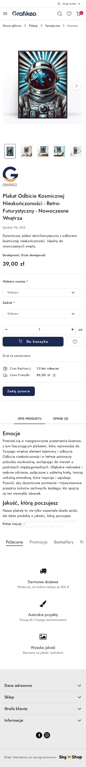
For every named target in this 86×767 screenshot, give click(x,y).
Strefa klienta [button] (15, 709)
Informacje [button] (13, 720)
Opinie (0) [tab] (60, 418)
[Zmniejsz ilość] (6, 329)
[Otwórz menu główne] (5, 13)
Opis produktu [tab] (29, 418)
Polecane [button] (14, 542)
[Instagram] (47, 735)
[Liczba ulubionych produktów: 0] (69, 13)
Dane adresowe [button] (18, 685)
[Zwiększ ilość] (72, 329)
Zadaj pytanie (18, 391)
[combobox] (41, 292)
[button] (76, 86)
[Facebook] (39, 735)
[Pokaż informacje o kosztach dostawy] (54, 375)
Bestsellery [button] (64, 542)
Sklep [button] (9, 697)
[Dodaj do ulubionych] (74, 341)
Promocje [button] (38, 542)
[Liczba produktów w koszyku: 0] (78, 13)
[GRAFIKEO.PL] (10, 173)
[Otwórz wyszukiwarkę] (59, 13)
